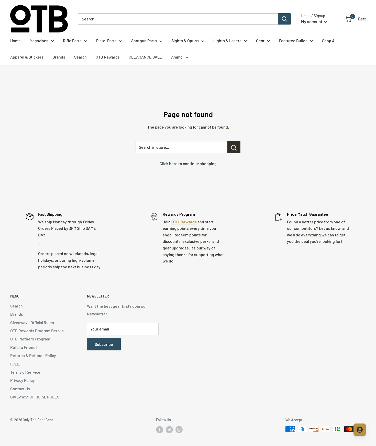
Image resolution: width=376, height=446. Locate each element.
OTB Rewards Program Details (37, 330)
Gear (260, 40)
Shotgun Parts (144, 40)
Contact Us (20, 388)
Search (80, 56)
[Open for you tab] (359, 430)
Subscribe (104, 344)
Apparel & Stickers (26, 56)
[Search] (284, 19)
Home (15, 40)
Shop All (329, 40)
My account (312, 21)
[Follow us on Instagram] (179, 429)
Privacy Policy (22, 380)
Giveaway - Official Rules (32, 322)
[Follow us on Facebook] (159, 429)
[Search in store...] (233, 147)
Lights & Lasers (227, 40)
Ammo (177, 56)
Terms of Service (25, 372)
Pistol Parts (106, 40)
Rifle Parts (72, 40)
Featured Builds (293, 40)
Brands (58, 56)
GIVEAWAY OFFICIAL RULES (34, 396)
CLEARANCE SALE (145, 56)
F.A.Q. (15, 363)
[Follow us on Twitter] (169, 429)
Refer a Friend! (23, 347)
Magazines (39, 40)
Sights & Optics (185, 40)
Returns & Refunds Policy (33, 355)
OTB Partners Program (30, 338)
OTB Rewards (108, 56)
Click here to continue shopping (188, 163)
